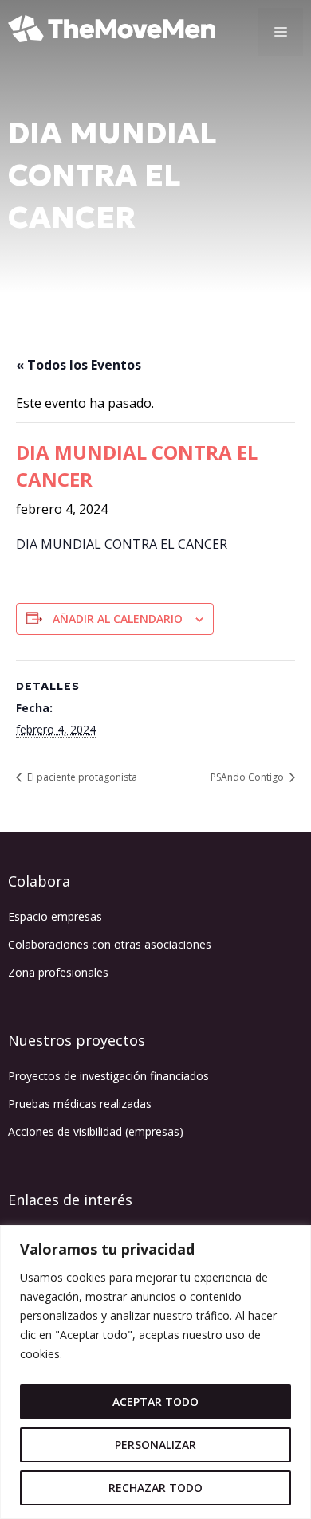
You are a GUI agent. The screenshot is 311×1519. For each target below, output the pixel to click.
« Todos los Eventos (78, 365)
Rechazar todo (155, 1487)
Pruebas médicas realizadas (80, 1103)
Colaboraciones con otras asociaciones (109, 944)
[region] (155, 1372)
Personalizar (155, 1444)
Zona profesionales (58, 972)
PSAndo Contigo (248, 777)
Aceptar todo (155, 1401)
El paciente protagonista (81, 777)
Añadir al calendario (118, 618)
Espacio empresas (55, 916)
